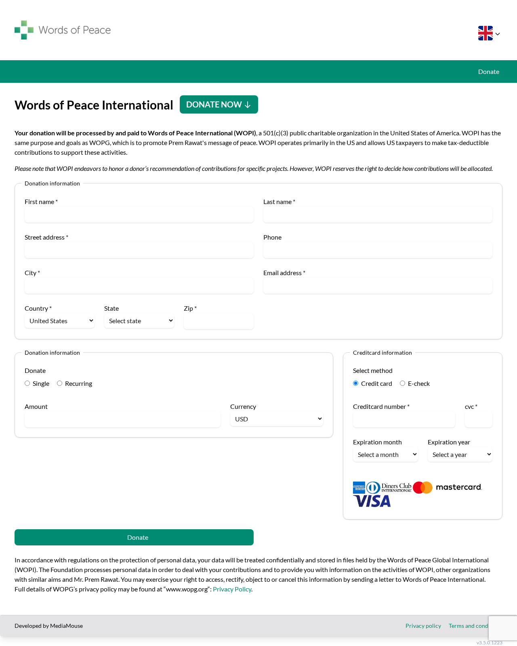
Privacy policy (423, 625)
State (111, 308)
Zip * (190, 308)
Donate (488, 71)
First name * (41, 201)
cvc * (471, 406)
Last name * (279, 201)
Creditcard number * (381, 406)
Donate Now (215, 104)
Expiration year (449, 442)
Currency (243, 406)
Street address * (46, 237)
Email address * (284, 272)
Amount (36, 406)
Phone (272, 237)
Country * (38, 308)
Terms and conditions (475, 625)
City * (32, 272)
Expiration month (377, 442)
